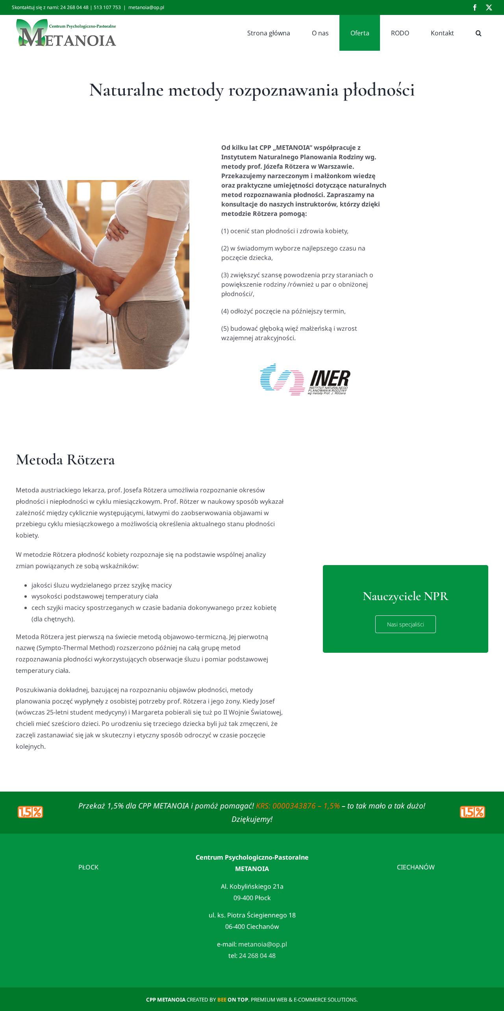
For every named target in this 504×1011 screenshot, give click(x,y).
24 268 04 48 (257, 955)
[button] (478, 33)
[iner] (304, 353)
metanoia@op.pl (146, 7)
